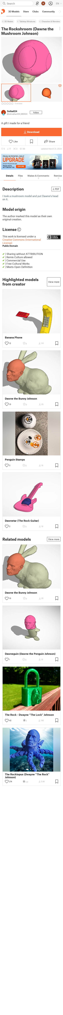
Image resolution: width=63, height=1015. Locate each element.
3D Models (8, 21)
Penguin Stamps (15, 459)
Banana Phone (13, 337)
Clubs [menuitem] (35, 11)
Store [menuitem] (26, 11)
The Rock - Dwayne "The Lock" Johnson (29, 714)
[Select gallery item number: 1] (27, 453)
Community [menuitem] (48, 11)
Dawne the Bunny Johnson (21, 398)
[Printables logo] (3, 11)
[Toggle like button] (7, 343)
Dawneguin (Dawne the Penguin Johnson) (30, 653)
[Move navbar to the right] (60, 11)
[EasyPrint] (37, 3)
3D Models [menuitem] (13, 11)
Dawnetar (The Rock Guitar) (22, 520)
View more (53, 281)
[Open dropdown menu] (60, 28)
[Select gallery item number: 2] (30, 453)
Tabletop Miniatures (27, 21)
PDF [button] (57, 189)
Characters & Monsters (51, 21)
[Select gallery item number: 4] (35, 453)
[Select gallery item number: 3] (32, 453)
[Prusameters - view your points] (43, 3)
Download (33, 131)
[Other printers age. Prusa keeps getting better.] (31, 162)
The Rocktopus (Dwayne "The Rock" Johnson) (27, 776)
